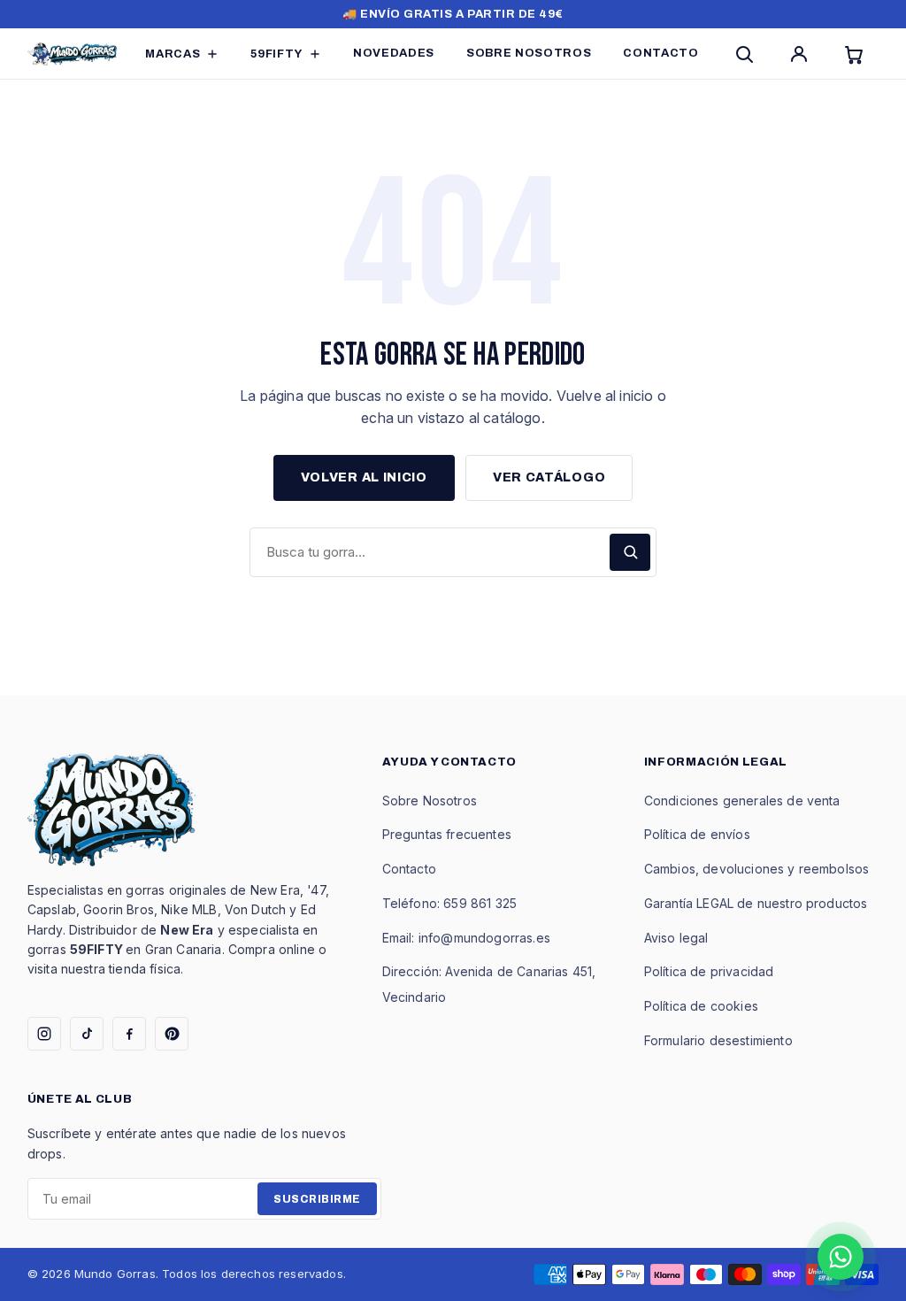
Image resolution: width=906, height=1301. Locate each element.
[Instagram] (44, 1034)
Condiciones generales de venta (742, 800)
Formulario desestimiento (718, 1040)
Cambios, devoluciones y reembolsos (756, 868)
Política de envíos (697, 834)
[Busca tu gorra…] (630, 552)
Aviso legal (676, 937)
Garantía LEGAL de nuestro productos (756, 903)
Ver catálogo (549, 477)
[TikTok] (87, 1034)
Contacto (409, 868)
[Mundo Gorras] (73, 53)
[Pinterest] (171, 1034)
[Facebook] (129, 1034)
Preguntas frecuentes (446, 834)
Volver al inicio (364, 477)
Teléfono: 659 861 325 (449, 903)
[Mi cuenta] (802, 54)
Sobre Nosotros (429, 800)
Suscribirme (316, 1199)
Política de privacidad (709, 971)
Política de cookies (701, 1005)
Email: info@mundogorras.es (466, 937)
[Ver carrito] (857, 54)
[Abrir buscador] (747, 54)
